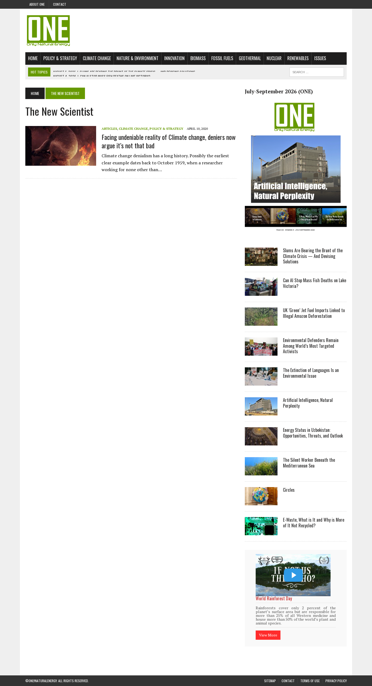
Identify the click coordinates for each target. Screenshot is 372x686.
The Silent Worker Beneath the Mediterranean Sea (309, 463)
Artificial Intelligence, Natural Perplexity (308, 403)
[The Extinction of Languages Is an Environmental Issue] (261, 382)
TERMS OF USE (310, 674)
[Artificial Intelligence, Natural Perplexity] (261, 412)
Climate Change (97, 58)
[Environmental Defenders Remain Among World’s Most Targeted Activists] (261, 352)
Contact (59, 4)
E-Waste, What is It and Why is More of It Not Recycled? (313, 522)
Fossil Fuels (222, 58)
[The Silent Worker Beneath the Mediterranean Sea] (261, 472)
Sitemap (270, 674)
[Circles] (261, 501)
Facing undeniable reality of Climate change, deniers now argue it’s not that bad (169, 141)
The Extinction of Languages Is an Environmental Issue (311, 373)
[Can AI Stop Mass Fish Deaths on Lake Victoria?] (261, 292)
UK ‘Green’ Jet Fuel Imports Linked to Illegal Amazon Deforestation (314, 313)
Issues (320, 58)
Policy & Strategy (60, 58)
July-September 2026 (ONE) (279, 91)
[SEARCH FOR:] (316, 71)
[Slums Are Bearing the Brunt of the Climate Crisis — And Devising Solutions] (261, 262)
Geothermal (250, 58)
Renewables (298, 58)
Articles (109, 129)
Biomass (198, 58)
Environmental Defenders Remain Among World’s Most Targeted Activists (311, 346)
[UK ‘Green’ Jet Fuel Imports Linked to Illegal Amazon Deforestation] (261, 322)
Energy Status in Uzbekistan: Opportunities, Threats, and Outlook (313, 433)
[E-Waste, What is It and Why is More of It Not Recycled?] (261, 531)
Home (33, 58)
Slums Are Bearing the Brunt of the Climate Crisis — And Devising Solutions (313, 256)
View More (269, 627)
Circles (289, 490)
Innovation (174, 58)
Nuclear (274, 58)
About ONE (37, 4)
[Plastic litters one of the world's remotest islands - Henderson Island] (293, 575)
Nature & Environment (137, 58)
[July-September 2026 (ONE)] (296, 235)
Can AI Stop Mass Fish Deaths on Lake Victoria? (314, 283)
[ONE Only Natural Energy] (186, 30)
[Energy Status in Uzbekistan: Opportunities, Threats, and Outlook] (261, 442)
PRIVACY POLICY (336, 674)
